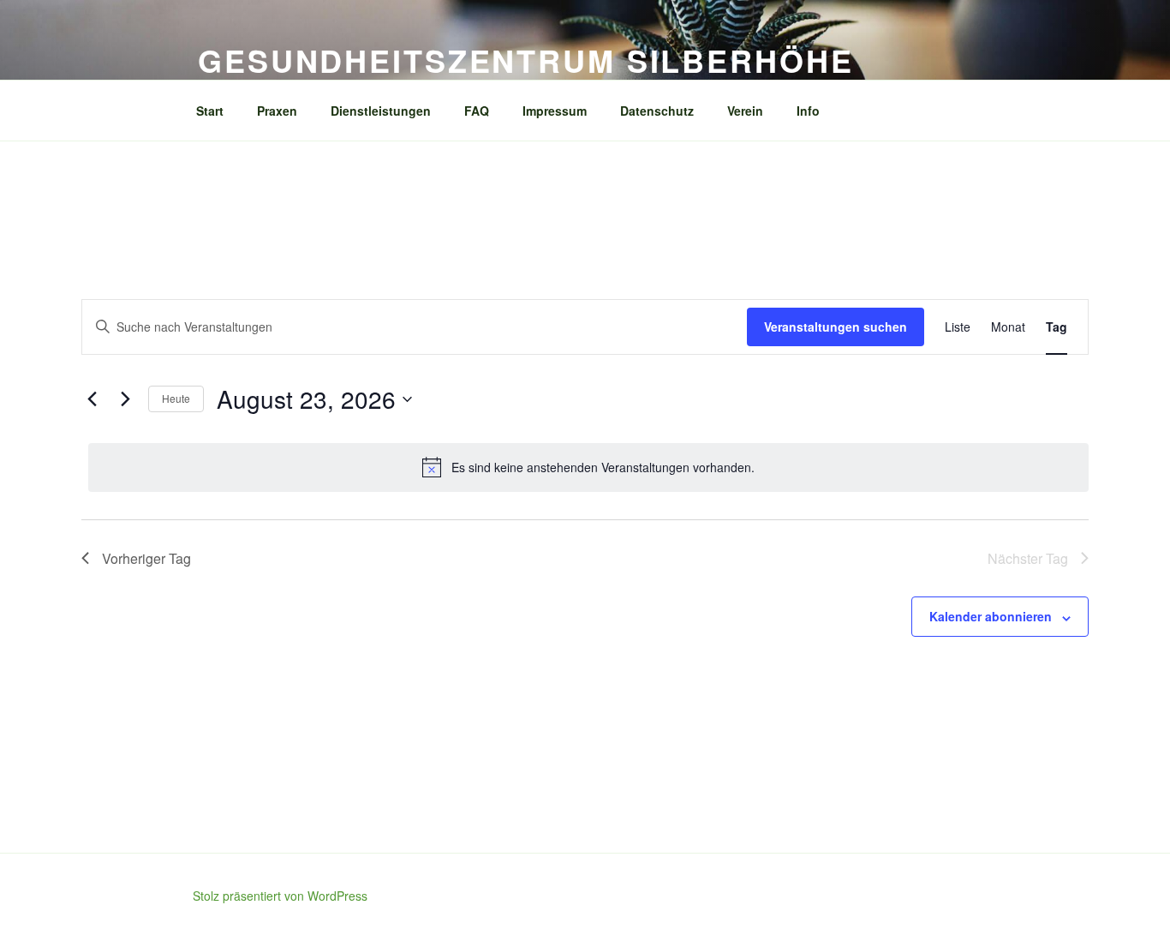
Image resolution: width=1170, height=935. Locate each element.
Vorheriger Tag (146, 558)
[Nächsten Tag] (125, 399)
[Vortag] (91, 399)
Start (210, 110)
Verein (745, 110)
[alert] (588, 467)
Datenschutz (657, 110)
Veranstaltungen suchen (835, 326)
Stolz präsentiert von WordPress (280, 895)
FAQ (476, 110)
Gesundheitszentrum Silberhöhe (526, 60)
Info (808, 110)
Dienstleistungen (381, 110)
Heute (176, 398)
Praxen (277, 110)
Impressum (554, 110)
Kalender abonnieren (990, 616)
